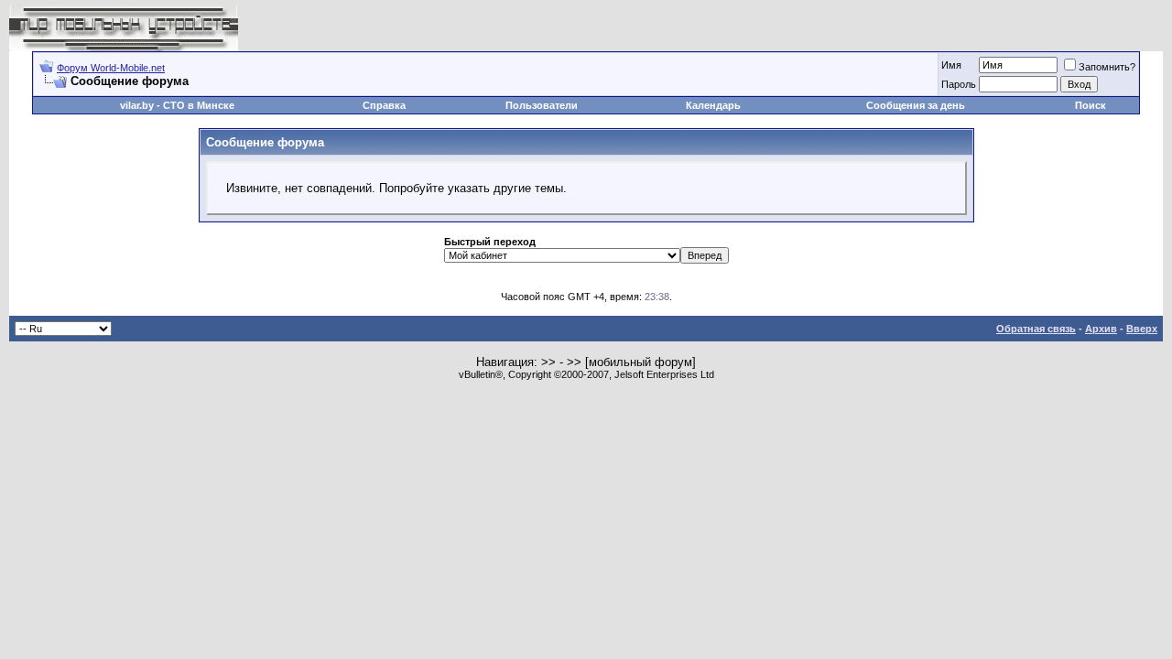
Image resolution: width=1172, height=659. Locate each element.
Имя (951, 64)
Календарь (713, 105)
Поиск (1090, 105)
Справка (384, 105)
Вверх (1141, 328)
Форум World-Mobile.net (111, 67)
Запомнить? (1107, 66)
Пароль (958, 84)
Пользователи (541, 105)
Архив (1101, 328)
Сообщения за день (915, 105)
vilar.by (137, 105)
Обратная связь (1036, 328)
